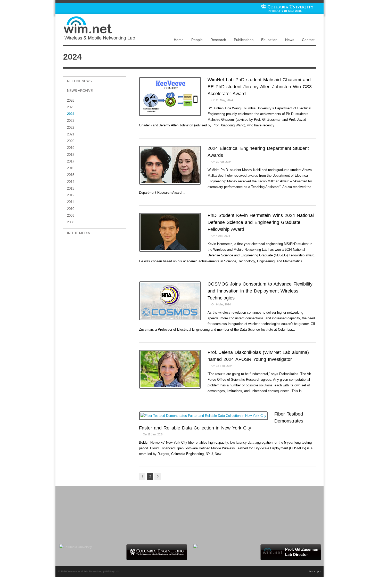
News (289, 40)
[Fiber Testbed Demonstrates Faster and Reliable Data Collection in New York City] (203, 415)
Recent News (79, 81)
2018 (70, 155)
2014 (70, 182)
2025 (70, 107)
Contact (308, 40)
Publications (243, 40)
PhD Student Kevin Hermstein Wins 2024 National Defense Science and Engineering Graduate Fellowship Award (261, 222)
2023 (70, 121)
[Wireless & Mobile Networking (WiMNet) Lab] (99, 39)
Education (269, 40)
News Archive (80, 91)
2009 (70, 215)
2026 (70, 100)
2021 (70, 134)
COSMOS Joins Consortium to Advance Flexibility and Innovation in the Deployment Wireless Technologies (260, 290)
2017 (70, 161)
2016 (70, 168)
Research (218, 40)
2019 (70, 148)
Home (179, 40)
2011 (70, 202)
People (197, 40)
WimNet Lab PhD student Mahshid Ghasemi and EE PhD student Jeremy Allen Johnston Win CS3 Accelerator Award (260, 86)
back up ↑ (315, 571)
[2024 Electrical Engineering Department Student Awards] (170, 165)
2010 (70, 209)
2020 (70, 141)
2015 (70, 175)
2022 (70, 127)
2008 (70, 222)
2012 (70, 195)
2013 (70, 188)
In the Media (78, 233)
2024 (70, 114)
